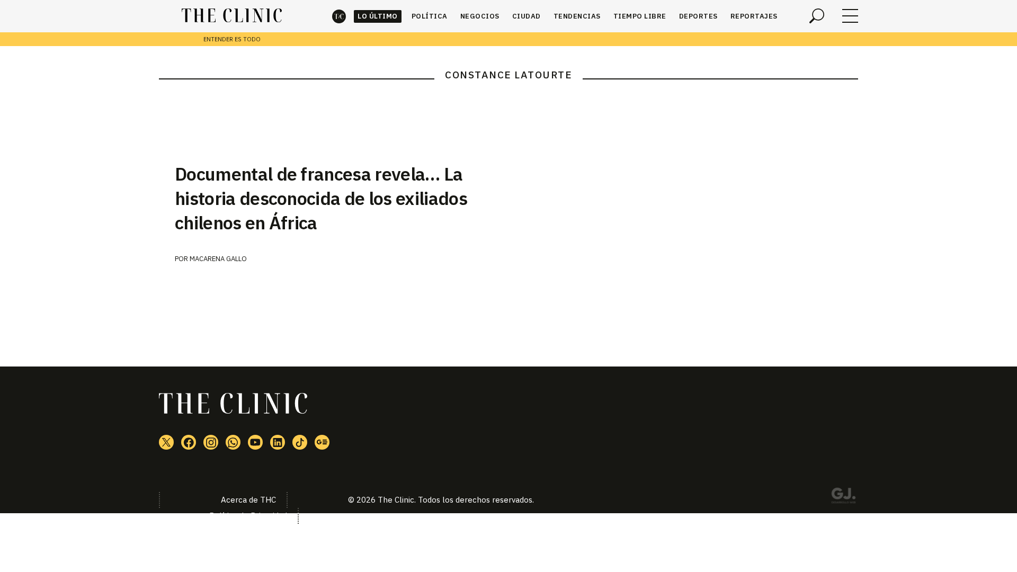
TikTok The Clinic (299, 442)
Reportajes (754, 16)
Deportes (698, 16)
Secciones (850, 16)
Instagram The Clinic (210, 442)
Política (430, 16)
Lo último (378, 16)
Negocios (479, 16)
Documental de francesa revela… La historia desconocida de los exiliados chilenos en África (321, 198)
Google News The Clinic (322, 442)
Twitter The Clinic (166, 442)
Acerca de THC (248, 500)
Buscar (816, 15)
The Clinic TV (255, 442)
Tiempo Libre (639, 16)
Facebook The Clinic (188, 442)
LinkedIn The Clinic (277, 442)
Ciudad (526, 16)
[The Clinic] (232, 16)
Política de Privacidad (248, 516)
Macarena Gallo (218, 258)
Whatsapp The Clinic (233, 442)
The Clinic (339, 16)
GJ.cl (843, 497)
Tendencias (577, 16)
